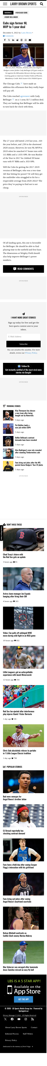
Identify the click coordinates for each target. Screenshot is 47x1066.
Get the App (23, 999)
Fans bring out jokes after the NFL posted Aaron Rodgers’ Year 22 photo (29, 463)
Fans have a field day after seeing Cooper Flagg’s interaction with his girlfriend (20, 866)
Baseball (8, 12)
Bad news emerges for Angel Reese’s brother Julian (14, 798)
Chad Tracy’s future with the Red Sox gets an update (14, 556)
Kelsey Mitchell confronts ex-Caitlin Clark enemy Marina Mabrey (17, 934)
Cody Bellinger (12, 17)
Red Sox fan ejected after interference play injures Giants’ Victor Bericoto (18, 712)
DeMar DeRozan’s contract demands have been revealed (26, 438)
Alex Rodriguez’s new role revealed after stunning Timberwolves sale (28, 451)
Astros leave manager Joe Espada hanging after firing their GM (16, 595)
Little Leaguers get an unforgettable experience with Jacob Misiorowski (18, 673)
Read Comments (25, 268)
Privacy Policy (31, 353)
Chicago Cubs (22, 12)
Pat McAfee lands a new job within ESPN (23, 426)
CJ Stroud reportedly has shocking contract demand (14, 832)
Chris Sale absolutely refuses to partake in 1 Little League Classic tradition (19, 752)
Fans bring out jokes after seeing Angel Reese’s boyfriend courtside (17, 900)
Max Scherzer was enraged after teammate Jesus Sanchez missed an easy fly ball (20, 968)
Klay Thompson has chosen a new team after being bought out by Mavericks (25, 413)
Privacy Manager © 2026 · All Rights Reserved (19, 1015)
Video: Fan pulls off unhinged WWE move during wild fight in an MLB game (19, 634)
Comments (9, 36)
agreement (25, 96)
